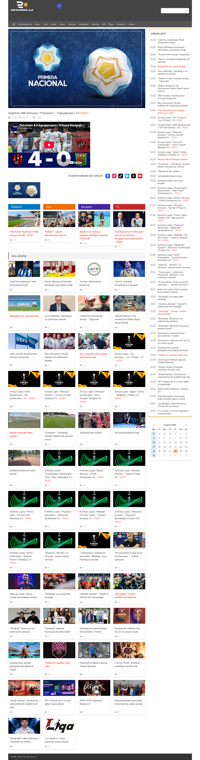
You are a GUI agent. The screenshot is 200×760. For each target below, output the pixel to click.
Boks (37, 24)
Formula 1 (121, 24)
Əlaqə (131, 24)
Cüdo (45, 24)
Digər (111, 24)
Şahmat (95, 24)
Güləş (53, 24)
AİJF (103, 24)
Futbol (62, 24)
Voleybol (72, 24)
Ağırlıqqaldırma (25, 24)
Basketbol (83, 24)
